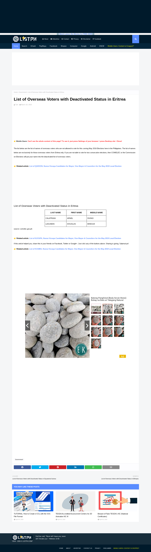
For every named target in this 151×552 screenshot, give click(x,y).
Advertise (56, 39)
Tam (16, 105)
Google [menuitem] (83, 46)
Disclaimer (86, 39)
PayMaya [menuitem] (42, 46)
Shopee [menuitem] (64, 46)
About (46, 39)
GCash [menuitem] (33, 46)
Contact (66, 39)
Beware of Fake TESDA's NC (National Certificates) (113, 515)
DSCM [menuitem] (101, 46)
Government (23, 92)
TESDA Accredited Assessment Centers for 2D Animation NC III (74, 515)
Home (16, 92)
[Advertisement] (75, 16)
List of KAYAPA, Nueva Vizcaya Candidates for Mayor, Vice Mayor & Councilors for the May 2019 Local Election (75, 238)
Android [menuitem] (93, 46)
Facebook (97, 39)
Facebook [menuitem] (53, 46)
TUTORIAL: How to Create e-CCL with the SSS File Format (32, 515)
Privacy (76, 39)
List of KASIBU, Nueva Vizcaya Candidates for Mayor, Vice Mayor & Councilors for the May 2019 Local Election (75, 249)
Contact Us (88, 548)
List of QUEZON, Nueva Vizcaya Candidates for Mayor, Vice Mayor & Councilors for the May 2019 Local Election (75, 166)
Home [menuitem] (16, 46)
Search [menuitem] (24, 46)
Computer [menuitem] (74, 46)
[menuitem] (121, 46)
